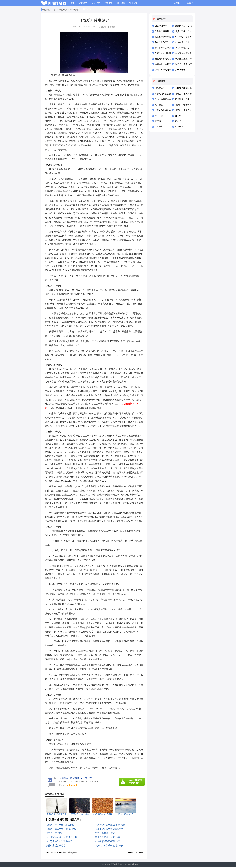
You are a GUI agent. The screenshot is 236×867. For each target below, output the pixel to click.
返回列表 (139, 852)
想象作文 (179, 126)
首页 (73, 3)
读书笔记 (74, 10)
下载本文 (111, 27)
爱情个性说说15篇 (183, 64)
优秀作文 (63, 10)
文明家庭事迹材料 (183, 88)
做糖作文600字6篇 (163, 53)
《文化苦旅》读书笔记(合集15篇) (62, 837)
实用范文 (133, 3)
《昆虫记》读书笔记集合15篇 (109, 829)
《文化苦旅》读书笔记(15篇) (109, 845)
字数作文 (108, 3)
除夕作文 (159, 126)
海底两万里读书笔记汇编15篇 (60, 825)
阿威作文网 (115, 864)
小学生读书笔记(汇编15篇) (107, 841)
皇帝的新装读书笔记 (105, 833)
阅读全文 (102, 27)
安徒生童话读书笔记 (56, 845)
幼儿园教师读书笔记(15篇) (107, 837)
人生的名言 (160, 105)
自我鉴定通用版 (162, 31)
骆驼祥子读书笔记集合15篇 (64, 852)
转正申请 (159, 115)
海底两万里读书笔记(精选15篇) (61, 829)
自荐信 (178, 121)
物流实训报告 (161, 26)
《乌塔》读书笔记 (54, 833)
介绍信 (178, 115)
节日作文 (96, 3)
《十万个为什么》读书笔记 (59, 841)
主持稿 (158, 121)
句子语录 (121, 3)
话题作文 (83, 3)
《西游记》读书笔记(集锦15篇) (110, 825)
